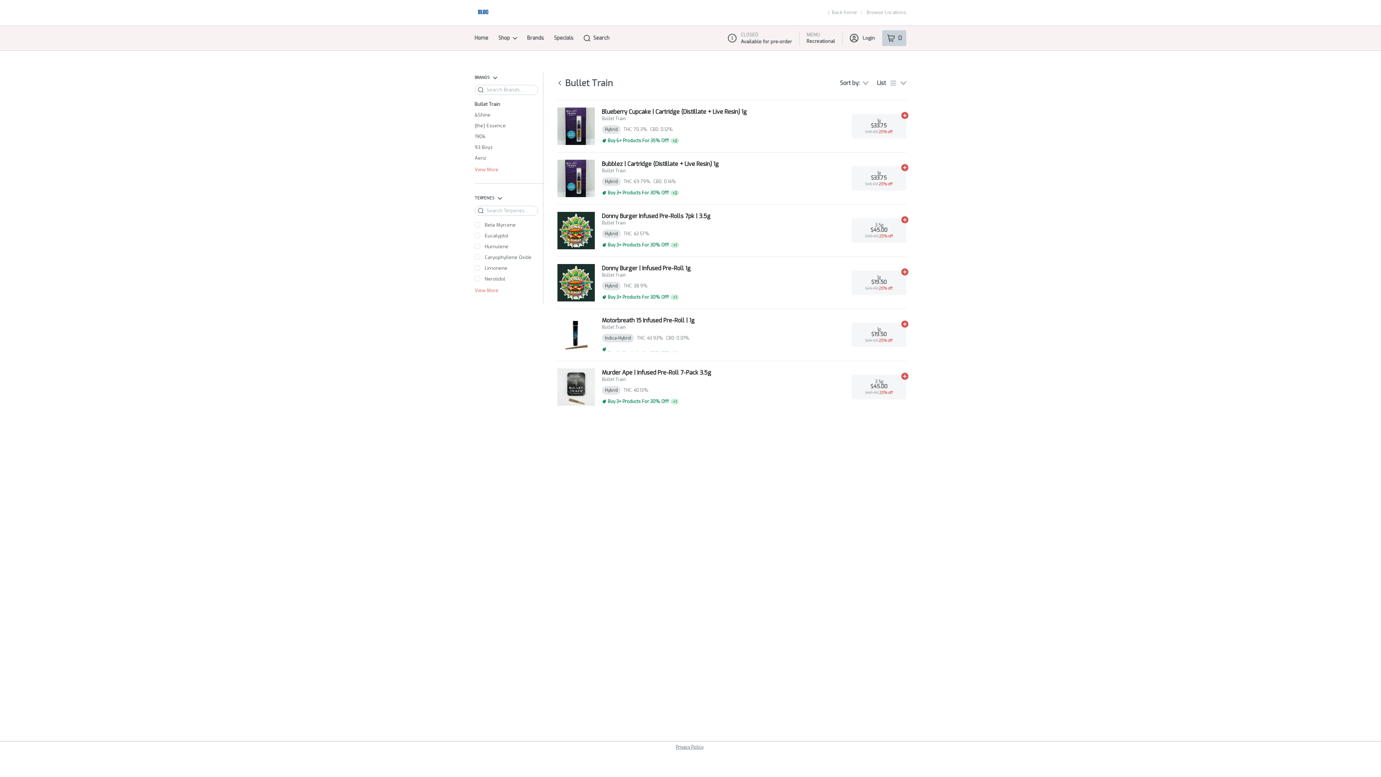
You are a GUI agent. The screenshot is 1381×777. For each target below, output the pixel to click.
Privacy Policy (689, 747)
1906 (480, 136)
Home (481, 38)
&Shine (483, 115)
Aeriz (480, 158)
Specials (564, 38)
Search (601, 38)
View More (486, 170)
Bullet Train (487, 104)
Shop (504, 38)
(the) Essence (490, 126)
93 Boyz (484, 147)
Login (869, 38)
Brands (535, 38)
